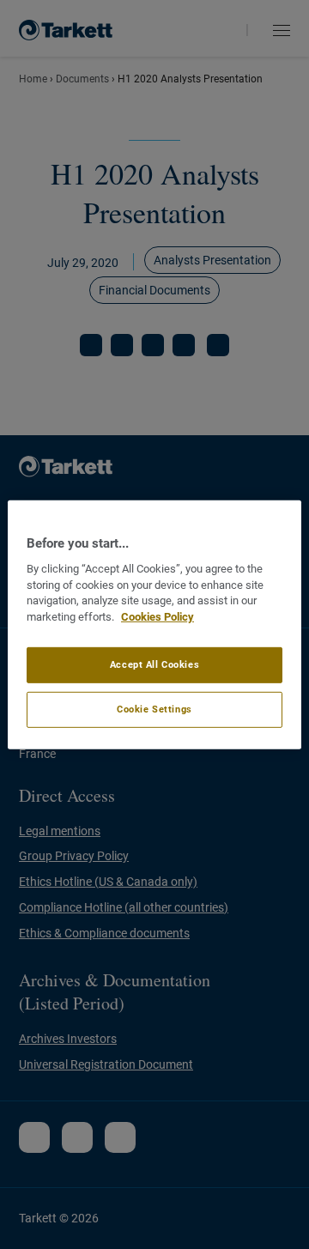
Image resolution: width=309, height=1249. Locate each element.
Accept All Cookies (154, 664)
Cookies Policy (157, 616)
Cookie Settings (154, 709)
